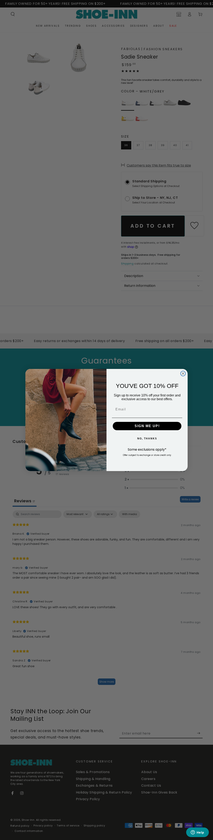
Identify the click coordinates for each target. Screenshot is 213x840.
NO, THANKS (147, 438)
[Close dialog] (183, 373)
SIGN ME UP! (147, 426)
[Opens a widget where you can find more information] (197, 832)
